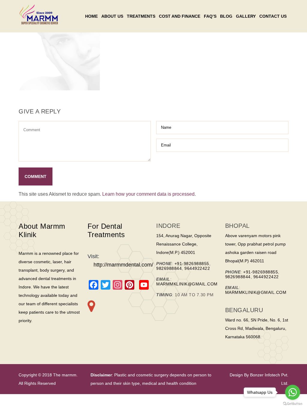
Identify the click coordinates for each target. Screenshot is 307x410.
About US (112, 16)
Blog (226, 16)
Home (91, 16)
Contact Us (273, 16)
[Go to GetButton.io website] (292, 404)
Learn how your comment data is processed (148, 194)
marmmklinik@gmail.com (187, 284)
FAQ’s (210, 16)
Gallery (246, 16)
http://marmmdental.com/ (123, 265)
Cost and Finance (179, 16)
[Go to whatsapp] (292, 392)
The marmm (64, 374)
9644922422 (197, 268)
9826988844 (169, 268)
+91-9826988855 (191, 263)
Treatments (141, 16)
